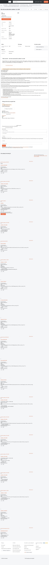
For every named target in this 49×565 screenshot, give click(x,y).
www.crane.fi (4, 115)
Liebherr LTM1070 (4, 510)
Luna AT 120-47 (3, 281)
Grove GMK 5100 (4, 360)
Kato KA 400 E (3, 243)
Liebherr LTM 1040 (4, 456)
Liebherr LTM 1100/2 (4, 183)
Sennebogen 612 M (4, 530)
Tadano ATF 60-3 (4, 319)
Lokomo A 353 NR (4, 165)
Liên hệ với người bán (6, 19)
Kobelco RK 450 (3, 379)
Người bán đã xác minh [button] (7, 104)
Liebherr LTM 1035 (4, 399)
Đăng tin (3, 214)
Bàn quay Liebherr (37, 155)
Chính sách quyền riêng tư (17, 546)
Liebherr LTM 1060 (4, 224)
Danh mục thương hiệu (16, 551)
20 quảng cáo (8, 105)
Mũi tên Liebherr (42, 155)
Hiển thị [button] (8, 112)
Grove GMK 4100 (4, 339)
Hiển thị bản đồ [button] (19, 125)
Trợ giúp (2, 546)
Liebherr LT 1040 (4, 492)
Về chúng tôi (3, 545)
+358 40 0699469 (12, 112)
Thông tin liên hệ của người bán (6, 548)
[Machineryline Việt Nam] (4, 1)
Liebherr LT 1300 (4, 262)
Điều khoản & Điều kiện (16, 545)
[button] (28, 9)
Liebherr (10, 22)
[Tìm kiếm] (13, 1)
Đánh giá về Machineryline (17, 550)
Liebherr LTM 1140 (4, 419)
